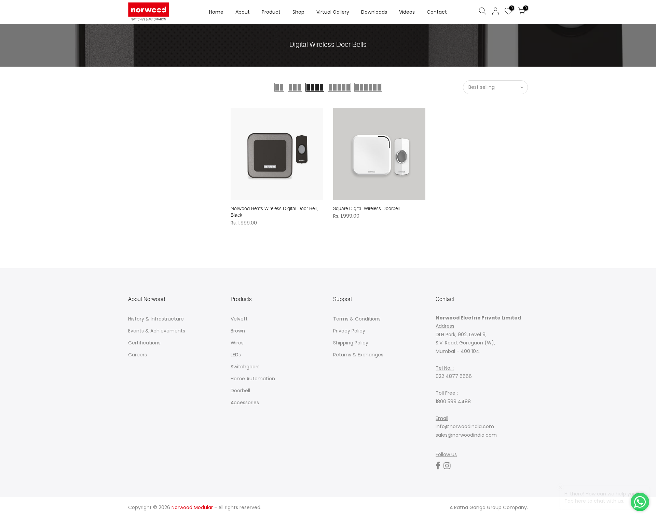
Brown (238, 330)
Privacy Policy (349, 330)
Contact (437, 12)
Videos (407, 12)
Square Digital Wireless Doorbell (366, 209)
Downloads (374, 12)
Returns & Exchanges (358, 354)
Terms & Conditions (357, 318)
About (242, 12)
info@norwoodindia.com (465, 426)
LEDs (236, 354)
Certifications (144, 342)
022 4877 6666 (454, 376)
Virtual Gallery (332, 12)
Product (271, 12)
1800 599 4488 (453, 401)
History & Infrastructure (156, 318)
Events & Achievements (156, 330)
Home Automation (253, 378)
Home (216, 12)
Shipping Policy (350, 342)
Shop (298, 12)
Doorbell (240, 390)
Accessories (245, 402)
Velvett (239, 318)
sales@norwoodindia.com (466, 435)
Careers (137, 354)
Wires (237, 342)
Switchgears (245, 366)
